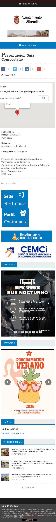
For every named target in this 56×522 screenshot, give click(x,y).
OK (43, 98)
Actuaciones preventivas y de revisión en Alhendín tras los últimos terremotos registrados (33, 450)
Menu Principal (29, 3)
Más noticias (28, 487)
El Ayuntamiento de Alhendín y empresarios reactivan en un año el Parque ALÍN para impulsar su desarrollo (33, 463)
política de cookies (33, 515)
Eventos (9, 104)
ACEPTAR (29, 520)
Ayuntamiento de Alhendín (14, 146)
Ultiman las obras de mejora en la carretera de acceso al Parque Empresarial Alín (31, 475)
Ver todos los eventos (12, 433)
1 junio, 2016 (9, 75)
